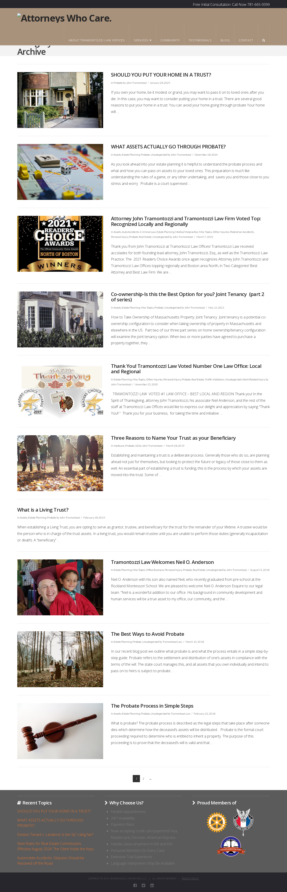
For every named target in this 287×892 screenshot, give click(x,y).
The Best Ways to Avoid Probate (147, 633)
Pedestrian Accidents (242, 232)
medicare (119, 445)
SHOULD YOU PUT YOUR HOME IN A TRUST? (161, 74)
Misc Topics (205, 232)
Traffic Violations (214, 379)
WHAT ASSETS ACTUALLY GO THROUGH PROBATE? (168, 146)
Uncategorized (159, 154)
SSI (137, 445)
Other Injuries (221, 232)
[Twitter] (143, 885)
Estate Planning (131, 154)
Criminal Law (148, 232)
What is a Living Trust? (42, 509)
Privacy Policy (190, 878)
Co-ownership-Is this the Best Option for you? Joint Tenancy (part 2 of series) (187, 297)
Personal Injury (119, 236)
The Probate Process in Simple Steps (152, 705)
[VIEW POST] (60, 100)
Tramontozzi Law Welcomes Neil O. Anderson (162, 562)
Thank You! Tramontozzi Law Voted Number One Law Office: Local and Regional (186, 368)
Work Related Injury (253, 379)
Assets (117, 154)
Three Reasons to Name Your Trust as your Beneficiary (173, 437)
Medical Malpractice (186, 232)
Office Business (155, 570)
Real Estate (145, 236)
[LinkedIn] (152, 885)
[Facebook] (135, 885)
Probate (118, 82)
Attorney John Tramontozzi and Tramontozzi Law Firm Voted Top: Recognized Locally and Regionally (186, 221)
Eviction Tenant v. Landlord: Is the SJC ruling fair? (55, 834)
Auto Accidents (130, 232)
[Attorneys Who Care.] (64, 17)
